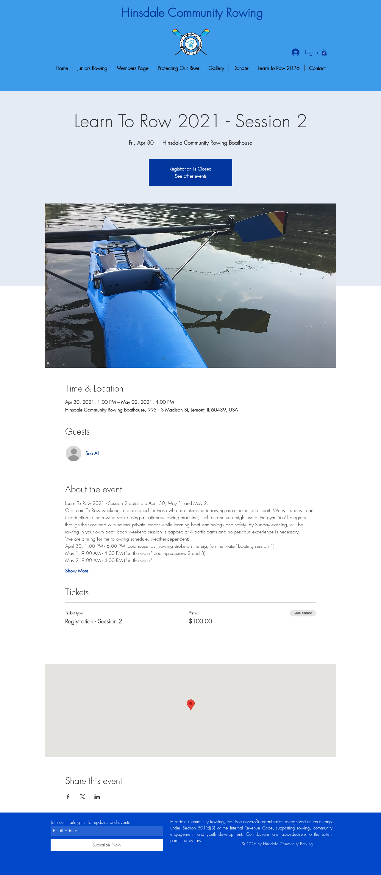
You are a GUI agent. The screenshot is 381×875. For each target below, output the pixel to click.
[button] (324, 52)
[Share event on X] (82, 796)
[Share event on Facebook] (68, 796)
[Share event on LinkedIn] (97, 796)
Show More (76, 570)
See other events (191, 176)
